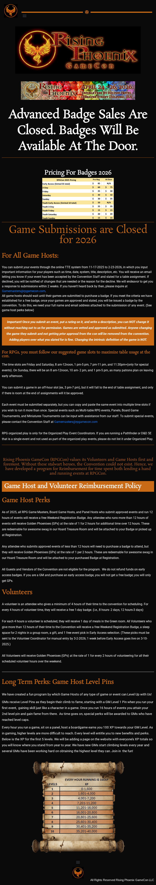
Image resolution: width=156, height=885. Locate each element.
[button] (24, 15)
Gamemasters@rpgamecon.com (23, 291)
